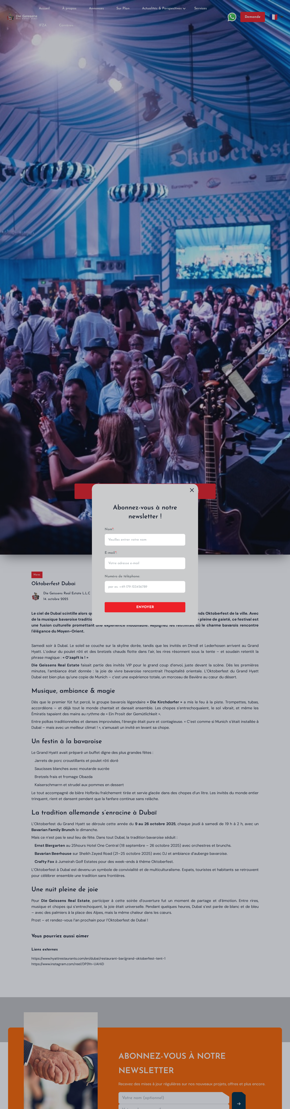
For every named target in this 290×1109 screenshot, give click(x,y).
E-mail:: (111, 553)
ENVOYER (145, 607)
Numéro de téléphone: (122, 576)
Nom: (109, 529)
